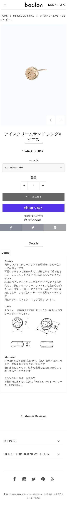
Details (5, 253)
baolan (15, 494)
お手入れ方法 (34, 219)
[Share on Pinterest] (55, 227)
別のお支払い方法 (33, 216)
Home (4, 15)
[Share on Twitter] (33, 227)
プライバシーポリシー (31, 494)
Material (33, 160)
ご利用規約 (47, 494)
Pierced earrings (23, 15)
